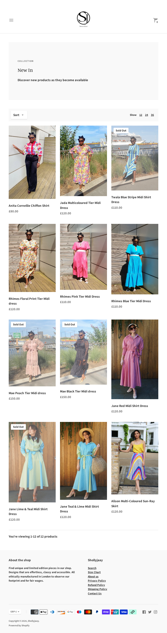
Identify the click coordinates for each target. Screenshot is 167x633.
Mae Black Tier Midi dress (78, 391)
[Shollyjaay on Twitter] (150, 611)
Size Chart (94, 572)
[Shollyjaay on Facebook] (144, 611)
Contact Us (95, 593)
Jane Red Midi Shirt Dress (129, 406)
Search (92, 568)
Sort (16, 115)
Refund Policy (96, 585)
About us (93, 576)
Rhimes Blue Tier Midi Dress (131, 301)
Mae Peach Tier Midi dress (27, 393)
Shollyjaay (33, 620)
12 (140, 115)
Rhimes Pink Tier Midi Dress (80, 296)
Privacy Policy (97, 580)
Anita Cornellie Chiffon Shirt (29, 205)
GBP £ (13, 611)
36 (152, 115)
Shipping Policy (97, 589)
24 (146, 115)
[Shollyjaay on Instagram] (155, 611)
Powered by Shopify (19, 625)
